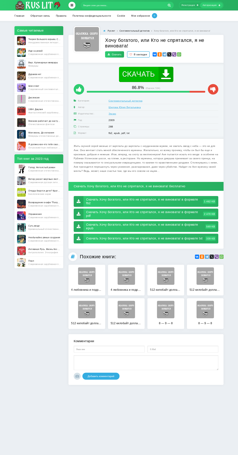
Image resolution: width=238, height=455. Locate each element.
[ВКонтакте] (155, 54)
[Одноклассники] (160, 54)
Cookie (121, 15)
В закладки (140, 54)
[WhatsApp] (179, 54)
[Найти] (169, 5)
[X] (169, 54)
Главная (19, 15)
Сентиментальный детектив (125, 100)
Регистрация (188, 5)
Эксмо (112, 113)
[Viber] (174, 54)
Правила (61, 15)
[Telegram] (164, 54)
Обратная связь (40, 15)
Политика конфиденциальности (91, 15)
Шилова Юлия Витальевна (125, 107)
